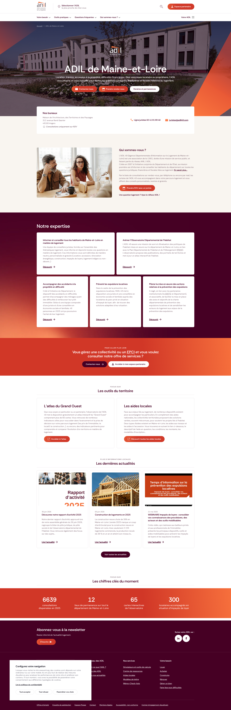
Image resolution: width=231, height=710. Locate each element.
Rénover (163, 679)
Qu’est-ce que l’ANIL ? (96, 667)
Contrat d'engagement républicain (155, 705)
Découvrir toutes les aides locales (146, 439)
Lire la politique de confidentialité (29, 685)
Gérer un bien (166, 683)
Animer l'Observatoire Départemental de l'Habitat (147, 240)
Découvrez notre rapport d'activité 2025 (61, 514)
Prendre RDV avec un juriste (138, 188)
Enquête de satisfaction (61, 705)
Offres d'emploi (43, 705)
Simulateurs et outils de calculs (137, 667)
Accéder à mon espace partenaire (130, 364)
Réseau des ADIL (93, 671)
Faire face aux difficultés (170, 687)
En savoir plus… (180, 170)
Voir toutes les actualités (115, 554)
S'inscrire (44, 642)
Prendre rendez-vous (115, 89)
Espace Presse (80, 705)
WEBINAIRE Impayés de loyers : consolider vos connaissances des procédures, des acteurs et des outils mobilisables (168, 517)
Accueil (39, 26)
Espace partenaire (182, 6)
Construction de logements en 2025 (113, 514)
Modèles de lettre (131, 679)
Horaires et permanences (144, 89)
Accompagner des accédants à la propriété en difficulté (59, 285)
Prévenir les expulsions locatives (112, 284)
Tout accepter (24, 692)
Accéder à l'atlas (58, 439)
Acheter (163, 671)
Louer (162, 667)
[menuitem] (43, 17)
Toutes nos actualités (95, 675)
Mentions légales (105, 705)
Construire (164, 675)
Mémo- (131, 683)
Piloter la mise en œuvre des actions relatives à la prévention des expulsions (168, 285)
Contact (93, 705)
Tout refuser (43, 692)
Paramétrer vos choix (65, 692)
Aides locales (129, 675)
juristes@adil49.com (178, 120)
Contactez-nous (86, 89)
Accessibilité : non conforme (127, 705)
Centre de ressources (132, 671)
